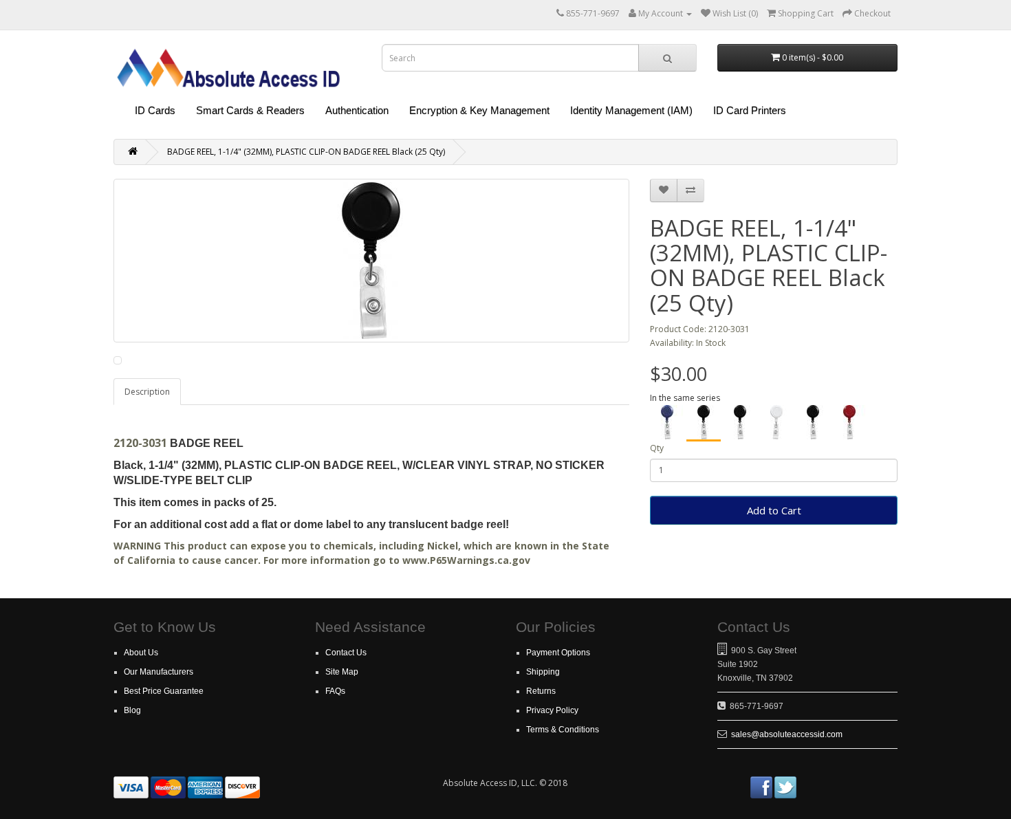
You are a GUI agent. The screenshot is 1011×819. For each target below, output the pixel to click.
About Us (141, 652)
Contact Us (346, 652)
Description (147, 391)
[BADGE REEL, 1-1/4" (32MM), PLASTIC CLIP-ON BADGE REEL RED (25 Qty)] (849, 422)
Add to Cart (774, 510)
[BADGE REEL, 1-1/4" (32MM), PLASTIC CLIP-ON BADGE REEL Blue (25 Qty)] (667, 422)
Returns (541, 691)
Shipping (543, 672)
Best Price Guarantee (164, 691)
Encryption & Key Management (479, 110)
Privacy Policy (552, 710)
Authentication (357, 110)
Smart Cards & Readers (250, 110)
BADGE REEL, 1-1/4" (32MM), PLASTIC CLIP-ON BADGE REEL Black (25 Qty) (306, 151)
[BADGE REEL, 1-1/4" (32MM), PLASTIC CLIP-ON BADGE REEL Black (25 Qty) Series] (740, 422)
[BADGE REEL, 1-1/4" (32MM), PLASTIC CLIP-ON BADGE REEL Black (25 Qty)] (703, 423)
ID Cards (155, 110)
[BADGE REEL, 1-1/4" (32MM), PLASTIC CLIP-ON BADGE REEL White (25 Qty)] (776, 422)
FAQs (335, 691)
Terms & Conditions (562, 729)
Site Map (341, 672)
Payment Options (558, 652)
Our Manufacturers (158, 672)
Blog (132, 710)
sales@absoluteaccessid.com (786, 734)
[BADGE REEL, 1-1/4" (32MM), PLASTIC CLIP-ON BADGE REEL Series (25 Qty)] (813, 422)
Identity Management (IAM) (631, 110)
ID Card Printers (749, 110)
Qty (657, 448)
